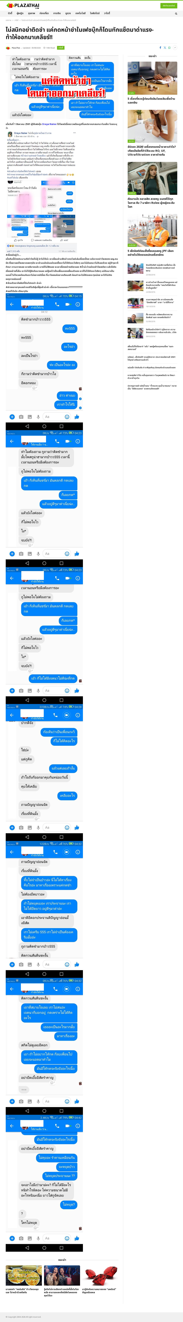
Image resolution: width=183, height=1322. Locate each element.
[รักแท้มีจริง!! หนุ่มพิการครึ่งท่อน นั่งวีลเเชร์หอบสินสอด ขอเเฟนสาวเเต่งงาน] (135, 268)
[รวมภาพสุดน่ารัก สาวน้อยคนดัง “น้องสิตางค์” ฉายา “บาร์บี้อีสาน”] (135, 303)
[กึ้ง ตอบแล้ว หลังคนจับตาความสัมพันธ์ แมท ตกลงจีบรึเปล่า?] (135, 318)
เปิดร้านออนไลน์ (169, 5)
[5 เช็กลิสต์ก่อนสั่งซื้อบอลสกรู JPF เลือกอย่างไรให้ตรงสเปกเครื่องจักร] (152, 230)
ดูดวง (68, 13)
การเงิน (57, 13)
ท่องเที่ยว (44, 13)
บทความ (8, 20)
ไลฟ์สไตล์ (95, 13)
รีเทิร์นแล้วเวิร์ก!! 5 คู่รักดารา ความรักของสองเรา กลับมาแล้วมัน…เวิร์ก (161, 331)
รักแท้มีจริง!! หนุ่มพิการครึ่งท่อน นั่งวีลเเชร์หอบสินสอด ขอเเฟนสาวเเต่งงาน (160, 268)
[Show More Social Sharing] (175, 47)
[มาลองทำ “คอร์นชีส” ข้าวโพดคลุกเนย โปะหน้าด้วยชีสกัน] (24, 1275)
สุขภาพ (31, 13)
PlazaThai (16, 48)
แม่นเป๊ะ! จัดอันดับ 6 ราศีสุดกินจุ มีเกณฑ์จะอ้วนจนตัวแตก (152, 367)
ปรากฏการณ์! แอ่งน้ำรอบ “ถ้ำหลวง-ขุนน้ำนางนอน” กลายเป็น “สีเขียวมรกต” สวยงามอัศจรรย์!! (152, 387)
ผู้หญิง (20, 13)
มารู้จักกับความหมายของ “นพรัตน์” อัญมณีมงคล (99, 1291)
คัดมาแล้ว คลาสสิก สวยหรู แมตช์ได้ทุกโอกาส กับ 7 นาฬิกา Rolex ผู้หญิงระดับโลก (151, 203)
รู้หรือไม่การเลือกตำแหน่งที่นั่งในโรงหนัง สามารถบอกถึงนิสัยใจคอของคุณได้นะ (61, 1292)
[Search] (176, 13)
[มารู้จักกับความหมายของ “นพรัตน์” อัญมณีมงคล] (100, 1275)
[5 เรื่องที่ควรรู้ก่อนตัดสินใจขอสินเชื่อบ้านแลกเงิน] (152, 78)
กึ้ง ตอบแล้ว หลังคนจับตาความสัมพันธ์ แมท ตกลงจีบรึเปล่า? (159, 316)
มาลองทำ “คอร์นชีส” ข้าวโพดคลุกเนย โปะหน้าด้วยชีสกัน (22, 1291)
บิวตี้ (10, 13)
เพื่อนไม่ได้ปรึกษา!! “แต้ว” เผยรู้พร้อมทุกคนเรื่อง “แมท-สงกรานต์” (151, 348)
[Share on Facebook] (160, 47)
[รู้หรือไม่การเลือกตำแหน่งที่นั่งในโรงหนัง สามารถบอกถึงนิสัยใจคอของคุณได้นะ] (62, 1275)
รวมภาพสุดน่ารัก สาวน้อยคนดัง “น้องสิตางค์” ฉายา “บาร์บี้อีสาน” (160, 301)
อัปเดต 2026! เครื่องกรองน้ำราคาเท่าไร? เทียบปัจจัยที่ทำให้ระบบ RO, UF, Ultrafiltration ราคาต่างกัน (152, 151)
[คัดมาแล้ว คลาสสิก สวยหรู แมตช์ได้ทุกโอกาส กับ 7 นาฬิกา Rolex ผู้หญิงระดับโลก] (152, 178)
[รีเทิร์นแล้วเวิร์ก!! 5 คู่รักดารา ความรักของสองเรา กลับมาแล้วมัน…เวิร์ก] (135, 333)
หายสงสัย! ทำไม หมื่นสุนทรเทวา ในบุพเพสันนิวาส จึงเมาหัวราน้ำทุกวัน (151, 377)
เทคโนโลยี (80, 13)
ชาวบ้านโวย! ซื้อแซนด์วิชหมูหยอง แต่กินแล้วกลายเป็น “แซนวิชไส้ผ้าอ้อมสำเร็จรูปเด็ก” (161, 285)
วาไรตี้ (107, 13)
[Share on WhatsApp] (169, 47)
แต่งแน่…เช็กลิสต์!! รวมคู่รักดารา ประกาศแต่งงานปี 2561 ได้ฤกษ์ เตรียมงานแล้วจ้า (151, 358)
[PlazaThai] (23, 6)
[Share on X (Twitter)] (165, 47)
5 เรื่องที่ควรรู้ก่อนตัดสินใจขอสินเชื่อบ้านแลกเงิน (151, 101)
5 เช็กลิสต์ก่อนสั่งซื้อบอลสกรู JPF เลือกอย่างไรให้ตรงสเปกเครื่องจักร (151, 253)
